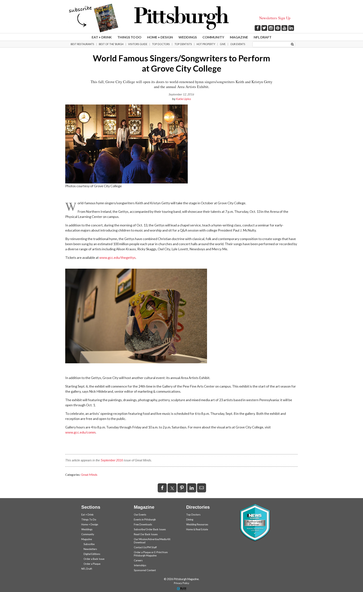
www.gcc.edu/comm (80, 432)
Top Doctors (161, 44)
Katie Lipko (183, 99)
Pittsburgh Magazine (181, 18)
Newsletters (90, 549)
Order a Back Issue (94, 558)
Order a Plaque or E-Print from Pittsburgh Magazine (151, 554)
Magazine (239, 37)
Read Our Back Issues (146, 534)
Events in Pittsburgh (145, 519)
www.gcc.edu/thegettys (117, 257)
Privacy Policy (181, 583)
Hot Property (206, 44)
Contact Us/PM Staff (145, 547)
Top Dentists (183, 44)
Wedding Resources (197, 524)
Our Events (237, 44)
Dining (189, 519)
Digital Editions (92, 553)
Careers (138, 560)
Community (213, 37)
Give (223, 44)
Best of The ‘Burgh (111, 44)
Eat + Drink (102, 37)
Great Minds (89, 474)
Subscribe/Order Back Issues (150, 529)
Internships (140, 565)
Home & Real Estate (197, 529)
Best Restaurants (82, 44)
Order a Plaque (92, 563)
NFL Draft (262, 37)
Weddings (187, 37)
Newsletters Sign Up (274, 17)
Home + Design (160, 37)
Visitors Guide (137, 44)
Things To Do (129, 37)
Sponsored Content (145, 570)
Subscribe (89, 544)
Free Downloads (143, 524)
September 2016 (112, 460)
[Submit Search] (292, 44)
